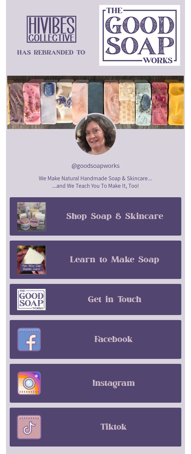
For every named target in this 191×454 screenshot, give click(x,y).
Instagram (114, 383)
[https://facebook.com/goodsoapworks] (29, 339)
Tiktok (113, 427)
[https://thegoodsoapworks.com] (51, 29)
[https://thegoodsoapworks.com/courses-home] (31, 260)
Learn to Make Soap (114, 260)
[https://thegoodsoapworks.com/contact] (31, 299)
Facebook (114, 339)
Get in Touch (115, 300)
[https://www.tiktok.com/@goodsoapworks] (29, 427)
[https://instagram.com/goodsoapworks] (29, 383)
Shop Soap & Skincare (114, 216)
